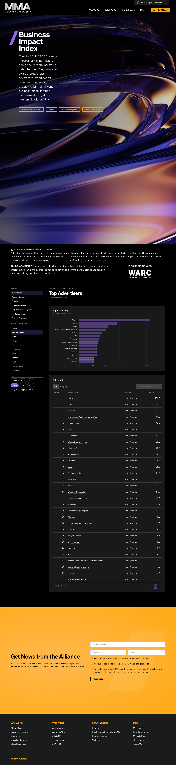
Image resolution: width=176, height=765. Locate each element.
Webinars (96, 740)
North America (18, 332)
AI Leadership (57, 740)
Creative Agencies (19, 305)
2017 (31, 390)
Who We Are (94, 10)
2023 (31, 380)
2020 (31, 385)
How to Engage (128, 10)
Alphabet (71, 516)
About (51, 109)
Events (95, 728)
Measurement (57, 728)
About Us (137, 744)
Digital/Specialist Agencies (22, 309)
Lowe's (71, 573)
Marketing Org (58, 732)
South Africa (18, 366)
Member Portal (140, 728)
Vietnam (16, 349)
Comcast (71, 529)
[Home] (12, 249)
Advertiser (73, 392)
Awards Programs (69, 109)
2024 (23, 380)
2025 (14, 380)
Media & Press (140, 736)
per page (64, 386)
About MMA (16, 728)
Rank (56, 392)
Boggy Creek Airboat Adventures (81, 523)
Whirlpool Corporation (77, 491)
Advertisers (17, 292)
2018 (23, 390)
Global (14, 328)
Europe (15, 357)
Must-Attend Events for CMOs (106, 732)
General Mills (73, 423)
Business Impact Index (31, 109)
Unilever (71, 398)
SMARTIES (56, 744)
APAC (14, 336)
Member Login (146, 2)
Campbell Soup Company (78, 510)
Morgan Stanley (74, 535)
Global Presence (18, 744)
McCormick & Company (77, 498)
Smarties (19, 249)
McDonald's (73, 448)
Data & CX (56, 736)
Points (151, 392)
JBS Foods (72, 479)
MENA (16, 370)
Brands (15, 301)
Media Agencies (18, 313)
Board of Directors (19, 732)
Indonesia (17, 345)
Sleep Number (74, 541)
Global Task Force (92, 109)
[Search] (165, 2)
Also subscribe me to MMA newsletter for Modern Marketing (121, 658)
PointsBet (72, 504)
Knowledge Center (141, 732)
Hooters (71, 548)
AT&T (70, 429)
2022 (14, 385)
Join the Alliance (160, 10)
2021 (23, 385)
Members (15, 736)
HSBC (70, 554)
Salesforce (72, 460)
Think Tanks (138, 740)
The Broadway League (77, 579)
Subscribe (158, 2)
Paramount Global (75, 454)
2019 (14, 390)
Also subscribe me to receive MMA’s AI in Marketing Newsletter (122, 663)
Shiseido (71, 410)
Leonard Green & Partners (78, 566)
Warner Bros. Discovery (77, 441)
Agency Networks (19, 296)
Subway (71, 466)
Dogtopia (71, 404)
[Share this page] (163, 67)
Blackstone (72, 435)
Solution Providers (19, 318)
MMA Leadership (19, 740)
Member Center (99, 736)
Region (128, 392)
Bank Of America (75, 473)
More (145, 10)
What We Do (110, 10)
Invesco (71, 485)
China (15, 353)
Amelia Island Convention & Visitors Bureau (85, 560)
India (15, 340)
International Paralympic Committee (82, 416)
